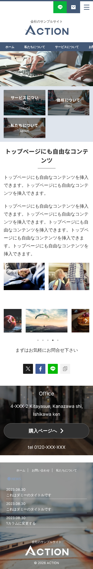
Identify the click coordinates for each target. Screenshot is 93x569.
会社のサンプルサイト (47, 542)
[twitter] (28, 369)
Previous (4, 64)
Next (88, 64)
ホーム (9, 47)
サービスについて (67, 47)
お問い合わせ (41, 470)
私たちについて (34, 47)
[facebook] (40, 369)
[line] (53, 369)
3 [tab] (47, 340)
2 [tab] (42, 340)
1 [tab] (37, 340)
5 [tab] (57, 340)
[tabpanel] (46, 321)
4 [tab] (52, 340)
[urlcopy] (65, 369)
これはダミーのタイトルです (28, 495)
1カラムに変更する (21, 523)
